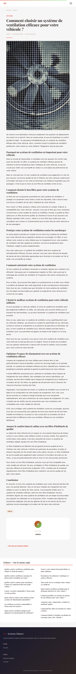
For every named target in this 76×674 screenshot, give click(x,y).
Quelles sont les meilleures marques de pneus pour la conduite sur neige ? (18, 577)
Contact (5, 662)
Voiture (15, 10)
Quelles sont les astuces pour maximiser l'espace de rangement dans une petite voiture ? (18, 584)
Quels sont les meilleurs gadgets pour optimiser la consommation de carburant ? (19, 612)
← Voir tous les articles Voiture (17, 546)
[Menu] (71, 3)
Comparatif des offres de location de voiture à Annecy (56, 610)
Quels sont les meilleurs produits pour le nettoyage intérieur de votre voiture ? (55, 590)
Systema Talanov (16, 633)
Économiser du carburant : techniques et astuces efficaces (55, 577)
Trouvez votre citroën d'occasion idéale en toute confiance (55, 570)
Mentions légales (8, 658)
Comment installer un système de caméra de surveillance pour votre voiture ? (55, 597)
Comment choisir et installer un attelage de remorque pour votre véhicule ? (56, 616)
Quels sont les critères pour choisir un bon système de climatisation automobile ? (19, 599)
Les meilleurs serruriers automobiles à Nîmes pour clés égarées (18, 605)
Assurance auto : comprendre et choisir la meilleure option (55, 603)
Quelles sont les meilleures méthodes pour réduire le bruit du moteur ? (19, 570)
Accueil (8, 10)
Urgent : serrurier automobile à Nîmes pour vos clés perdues (19, 592)
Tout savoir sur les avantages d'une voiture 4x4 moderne (55, 583)
